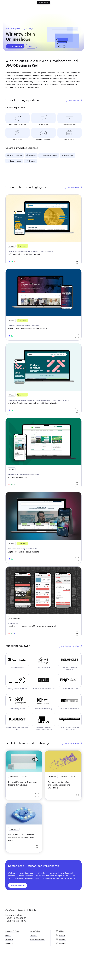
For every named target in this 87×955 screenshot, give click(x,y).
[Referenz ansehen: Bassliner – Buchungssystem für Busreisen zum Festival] (77, 633)
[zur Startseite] (43, 2)
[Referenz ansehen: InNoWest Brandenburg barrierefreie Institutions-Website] (77, 410)
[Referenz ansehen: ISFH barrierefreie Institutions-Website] (77, 261)
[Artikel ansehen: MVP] (76, 795)
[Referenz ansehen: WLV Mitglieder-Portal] (77, 484)
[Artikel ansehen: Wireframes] (37, 795)
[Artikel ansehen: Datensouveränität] (37, 847)
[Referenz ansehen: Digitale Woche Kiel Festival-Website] (77, 559)
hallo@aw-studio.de (13, 915)
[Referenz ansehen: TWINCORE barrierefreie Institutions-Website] (77, 336)
